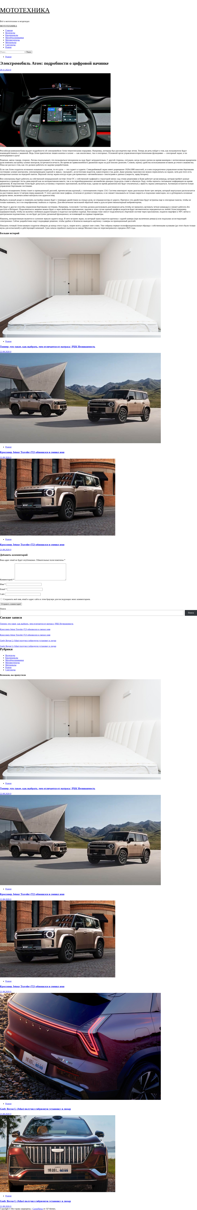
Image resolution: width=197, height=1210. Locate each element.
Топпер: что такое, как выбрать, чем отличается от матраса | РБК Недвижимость (47, 346)
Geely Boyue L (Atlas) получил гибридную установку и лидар (28, 640)
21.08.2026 (5, 457)
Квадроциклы (11, 35)
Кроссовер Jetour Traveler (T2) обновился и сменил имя (32, 452)
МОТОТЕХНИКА (25, 10)
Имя (2, 584)
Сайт (2, 594)
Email (3, 589)
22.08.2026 (5, 352)
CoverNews (38, 1209)
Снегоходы (10, 45)
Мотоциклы (10, 42)
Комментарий (7, 579)
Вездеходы (10, 33)
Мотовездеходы (12, 40)
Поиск (3, 609)
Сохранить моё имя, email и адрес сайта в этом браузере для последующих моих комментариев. (46, 599)
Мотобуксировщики (14, 37)
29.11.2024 (5, 70)
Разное (8, 47)
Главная (9, 30)
